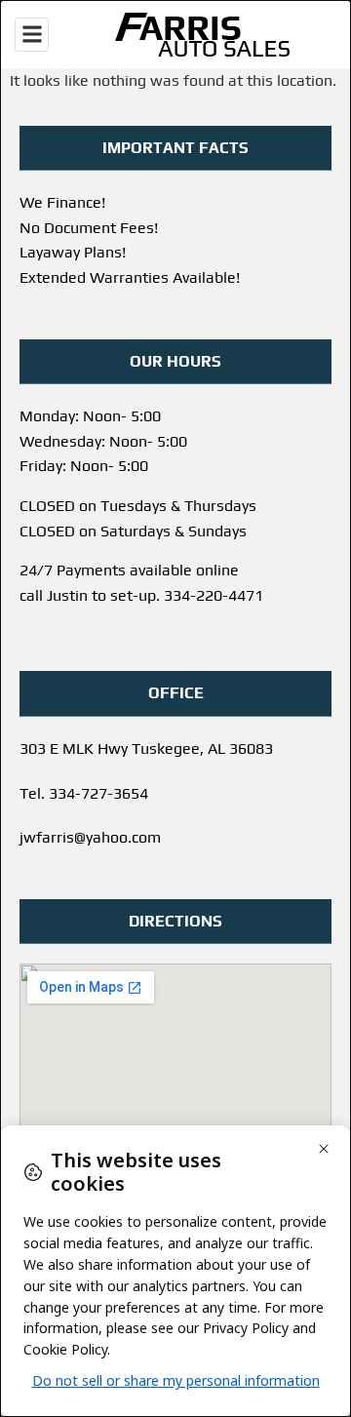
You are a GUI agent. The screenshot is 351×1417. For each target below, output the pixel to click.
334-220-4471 (213, 595)
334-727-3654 (98, 793)
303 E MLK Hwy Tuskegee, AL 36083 (146, 748)
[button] (32, 35)
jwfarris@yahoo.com (90, 837)
